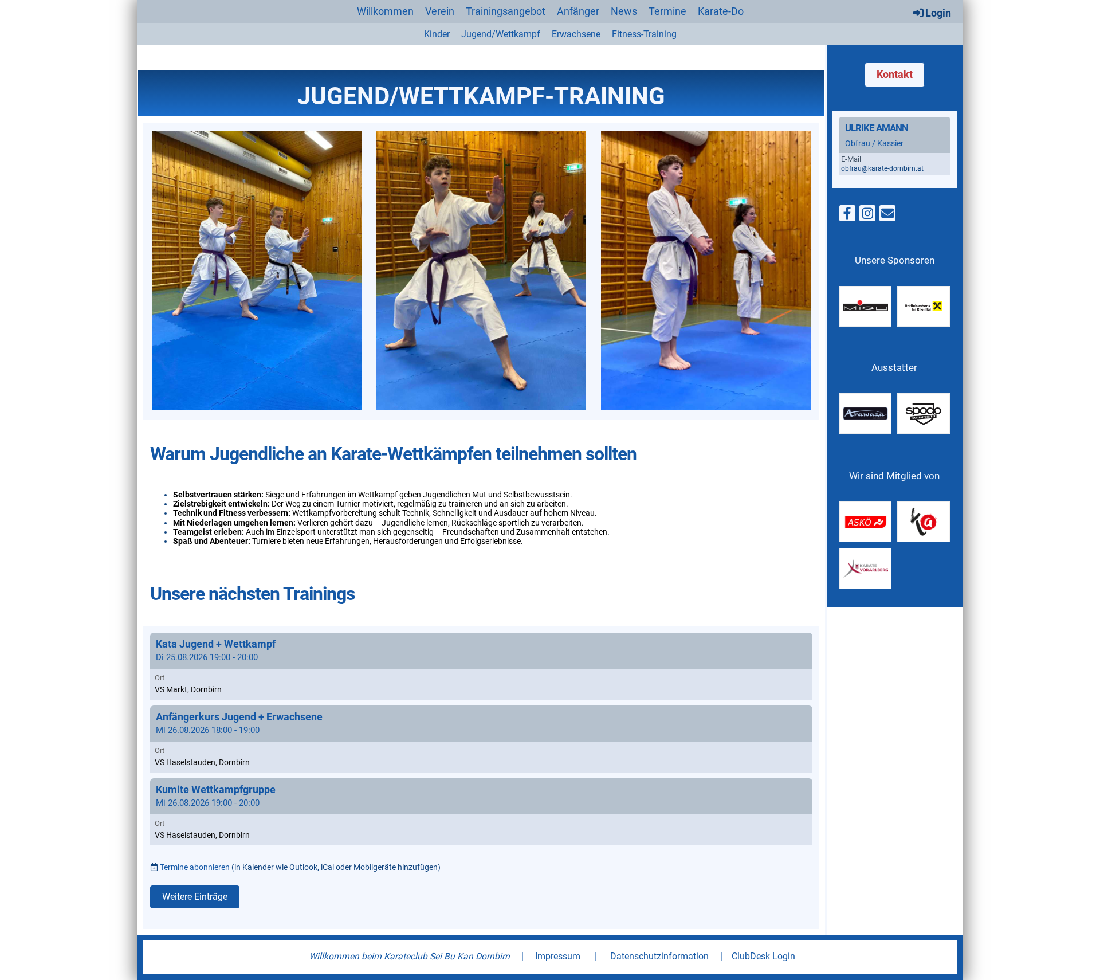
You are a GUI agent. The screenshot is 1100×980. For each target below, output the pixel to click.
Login (938, 13)
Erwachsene (576, 34)
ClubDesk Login (763, 956)
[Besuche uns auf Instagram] (867, 215)
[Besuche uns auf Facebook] (847, 215)
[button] (481, 666)
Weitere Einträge (194, 896)
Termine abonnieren (195, 867)
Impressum (557, 956)
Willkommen (385, 11)
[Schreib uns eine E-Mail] (887, 215)
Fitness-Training (644, 34)
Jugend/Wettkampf (500, 34)
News (624, 11)
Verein (439, 11)
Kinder (437, 34)
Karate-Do (721, 11)
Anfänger (578, 11)
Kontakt (895, 74)
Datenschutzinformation (659, 956)
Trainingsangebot (505, 11)
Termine (667, 11)
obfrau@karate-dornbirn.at (882, 168)
